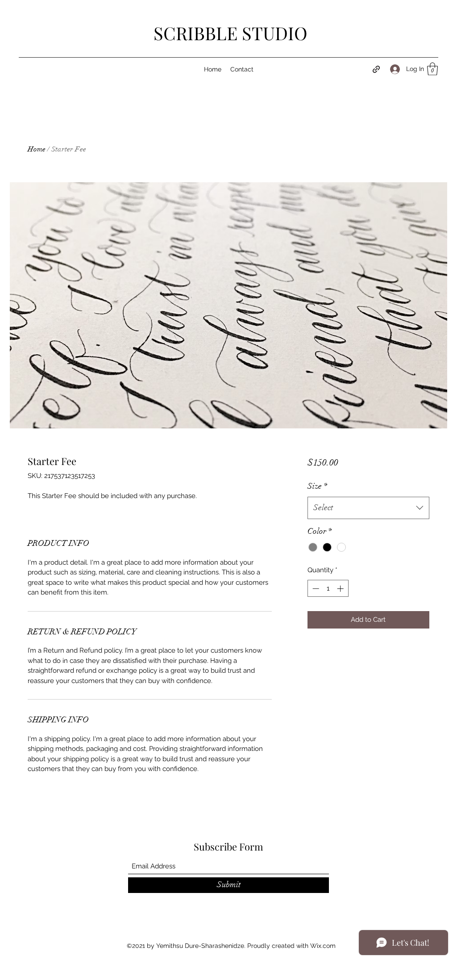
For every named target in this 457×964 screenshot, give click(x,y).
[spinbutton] (327, 588)
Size (317, 486)
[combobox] (368, 508)
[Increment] (341, 588)
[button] (432, 69)
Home (37, 149)
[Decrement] (315, 588)
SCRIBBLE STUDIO (230, 33)
